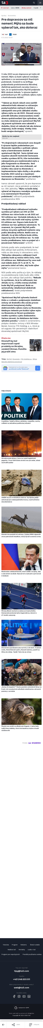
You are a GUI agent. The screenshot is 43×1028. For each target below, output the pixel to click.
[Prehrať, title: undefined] (21, 54)
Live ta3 (6, 8)
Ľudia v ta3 (32, 949)
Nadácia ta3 (12, 949)
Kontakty (22, 949)
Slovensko (16, 359)
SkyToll (9, 359)
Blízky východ (26, 8)
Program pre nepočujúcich (10, 954)
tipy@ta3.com (21, 971)
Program (15, 945)
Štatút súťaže (35, 945)
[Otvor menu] (40, 2)
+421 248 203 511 (21, 979)
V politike (37, 8)
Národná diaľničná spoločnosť (11, 362)
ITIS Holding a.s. (26, 359)
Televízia (6, 945)
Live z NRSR (15, 8)
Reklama (24, 945)
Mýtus (35, 359)
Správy (3, 16)
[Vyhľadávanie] (34, 3)
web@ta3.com (21, 987)
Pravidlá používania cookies (32, 954)
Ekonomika (12, 16)
